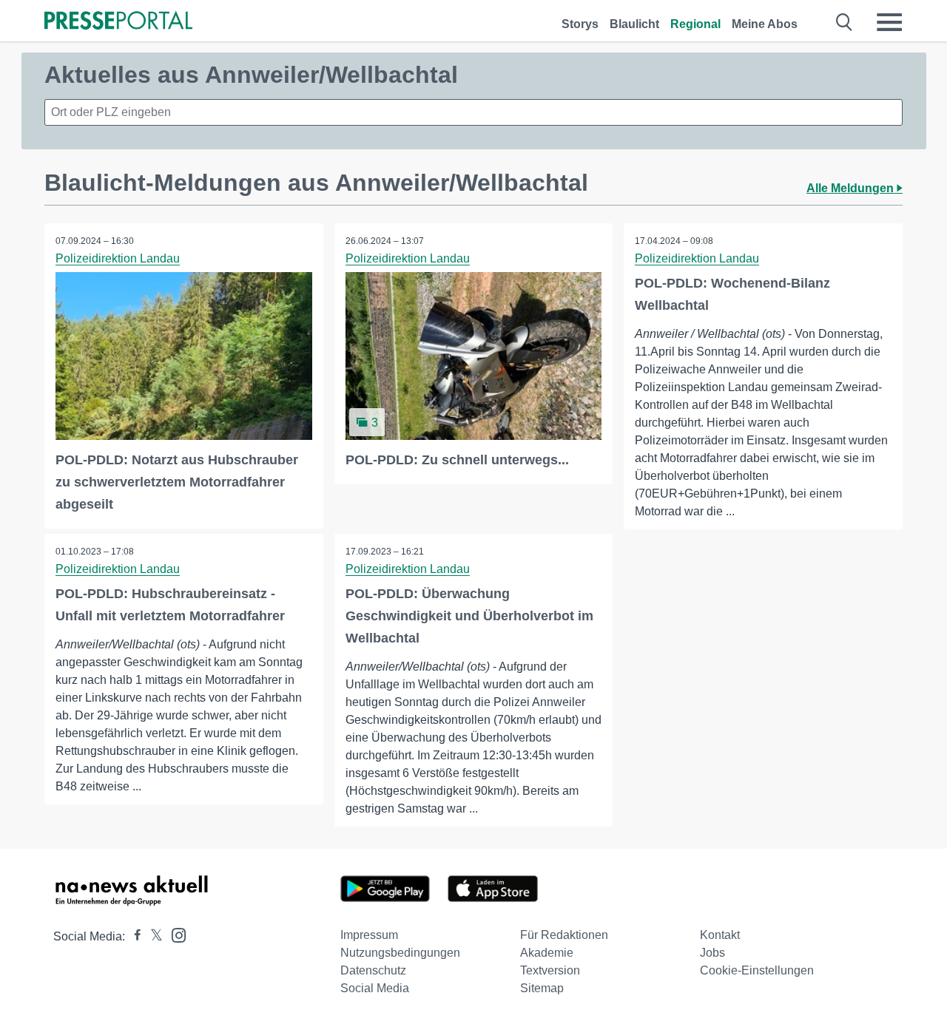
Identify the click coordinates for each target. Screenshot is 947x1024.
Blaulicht (634, 24)
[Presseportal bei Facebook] (133, 936)
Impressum (369, 935)
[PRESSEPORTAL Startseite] (118, 22)
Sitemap (542, 988)
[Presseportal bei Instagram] (174, 934)
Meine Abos (765, 24)
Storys (580, 24)
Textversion (550, 970)
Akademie (546, 952)
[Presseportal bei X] (152, 936)
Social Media (374, 988)
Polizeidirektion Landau (117, 258)
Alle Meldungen (851, 188)
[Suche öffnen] (844, 22)
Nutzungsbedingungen (400, 952)
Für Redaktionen (564, 935)
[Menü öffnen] (889, 22)
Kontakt (720, 935)
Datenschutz (373, 970)
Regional (695, 24)
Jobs (712, 952)
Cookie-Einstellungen (757, 970)
